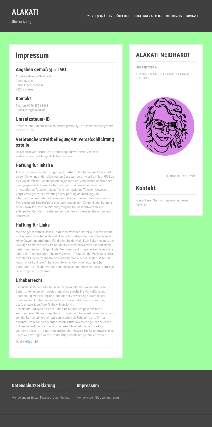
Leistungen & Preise (148, 16)
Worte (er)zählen (99, 16)
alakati (25, 12)
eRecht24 (31, 341)
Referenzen (174, 16)
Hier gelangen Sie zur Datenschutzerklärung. (41, 397)
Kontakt (192, 16)
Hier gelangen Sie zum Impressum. (99, 397)
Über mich (123, 16)
